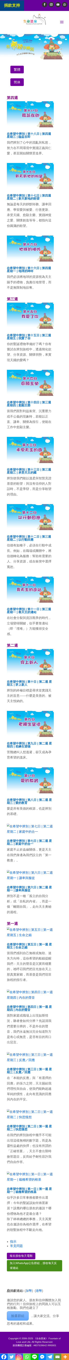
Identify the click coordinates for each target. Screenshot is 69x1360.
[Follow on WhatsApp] (64, 4)
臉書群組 (17, 1316)
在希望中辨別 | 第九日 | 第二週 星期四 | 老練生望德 (29, 745)
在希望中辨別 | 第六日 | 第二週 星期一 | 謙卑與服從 (29, 889)
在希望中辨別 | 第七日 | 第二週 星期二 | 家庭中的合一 (29, 842)
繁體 (17, 69)
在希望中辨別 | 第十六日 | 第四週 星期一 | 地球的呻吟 (29, 269)
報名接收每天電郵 (21, 1255)
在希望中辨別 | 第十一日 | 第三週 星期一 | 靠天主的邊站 (29, 610)
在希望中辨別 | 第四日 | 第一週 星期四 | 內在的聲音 (29, 1008)
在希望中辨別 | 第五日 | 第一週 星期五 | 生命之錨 (29, 946)
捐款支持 (12, 5)
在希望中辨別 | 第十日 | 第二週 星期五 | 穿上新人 (29, 683)
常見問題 (16, 1246)
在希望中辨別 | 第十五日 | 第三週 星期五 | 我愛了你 (29, 337)
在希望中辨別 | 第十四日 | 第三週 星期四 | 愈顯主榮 (29, 404)
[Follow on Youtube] (58, 4)
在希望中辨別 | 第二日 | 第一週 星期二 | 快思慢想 (29, 1128)
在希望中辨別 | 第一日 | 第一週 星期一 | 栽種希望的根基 (29, 1190)
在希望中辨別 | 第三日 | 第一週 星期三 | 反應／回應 (29, 1071)
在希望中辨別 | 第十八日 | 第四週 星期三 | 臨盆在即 (29, 135)
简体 (17, 82)
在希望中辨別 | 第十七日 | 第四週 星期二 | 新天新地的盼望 (29, 197)
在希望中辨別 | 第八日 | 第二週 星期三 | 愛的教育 (29, 801)
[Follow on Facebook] (44, 4)
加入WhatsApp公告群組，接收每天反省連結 (33, 1266)
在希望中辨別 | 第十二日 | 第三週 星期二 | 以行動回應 (29, 538)
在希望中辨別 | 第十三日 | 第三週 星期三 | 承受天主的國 (29, 471)
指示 (13, 1241)
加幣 (29, 1290)
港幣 (39, 1290)
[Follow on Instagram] (51, 4)
